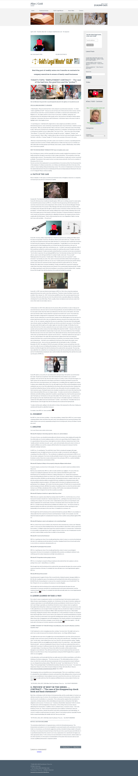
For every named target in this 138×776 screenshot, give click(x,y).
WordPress (46, 772)
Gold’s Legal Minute (58, 10)
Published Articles (43, 10)
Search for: (88, 71)
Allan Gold (44, 31)
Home (32, 10)
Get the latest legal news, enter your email (93, 35)
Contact (81, 10)
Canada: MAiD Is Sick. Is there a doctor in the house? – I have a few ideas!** (94, 63)
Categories (89, 134)
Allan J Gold (37, 3)
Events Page (99, 122)
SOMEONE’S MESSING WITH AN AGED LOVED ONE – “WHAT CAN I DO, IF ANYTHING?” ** (95, 59)
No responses (66, 31)
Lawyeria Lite (34, 772)
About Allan (71, 10)
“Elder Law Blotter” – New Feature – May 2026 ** (95, 67)
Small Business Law (57, 31)
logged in (39, 751)
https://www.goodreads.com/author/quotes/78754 (43, 668)
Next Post (76, 747)
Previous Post (66, 747)
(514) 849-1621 (100, 5)
